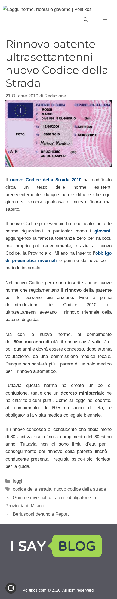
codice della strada (32, 489)
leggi (17, 481)
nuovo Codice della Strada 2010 (45, 179)
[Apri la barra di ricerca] (85, 20)
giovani (102, 231)
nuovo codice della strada (80, 489)
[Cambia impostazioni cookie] (10, 588)
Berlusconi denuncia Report (41, 514)
